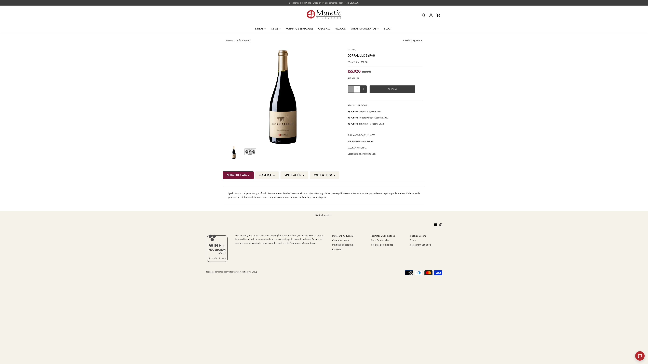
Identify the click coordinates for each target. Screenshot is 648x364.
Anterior (406, 40)
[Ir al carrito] (438, 15)
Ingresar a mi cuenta (342, 235)
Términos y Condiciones (383, 235)
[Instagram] (440, 224)
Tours (413, 240)
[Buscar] (423, 15)
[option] (233, 152)
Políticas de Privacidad (382, 244)
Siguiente (417, 40)
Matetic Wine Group (248, 271)
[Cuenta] (431, 15)
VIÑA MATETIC (243, 40)
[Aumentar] (363, 89)
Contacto (337, 249)
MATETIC (352, 49)
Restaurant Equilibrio (420, 244)
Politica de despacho (342, 244)
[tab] (238, 175)
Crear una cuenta (340, 240)
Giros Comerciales (380, 240)
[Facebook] (435, 224)
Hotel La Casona (418, 235)
